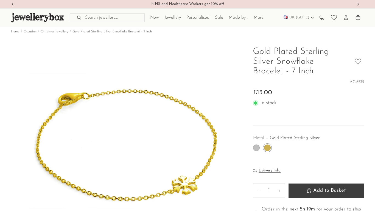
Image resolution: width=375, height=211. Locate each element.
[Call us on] (322, 18)
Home (15, 31)
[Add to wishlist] (358, 61)
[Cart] (358, 18)
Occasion (30, 31)
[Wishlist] (334, 18)
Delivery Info (270, 170)
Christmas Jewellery (54, 31)
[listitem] (258, 18)
